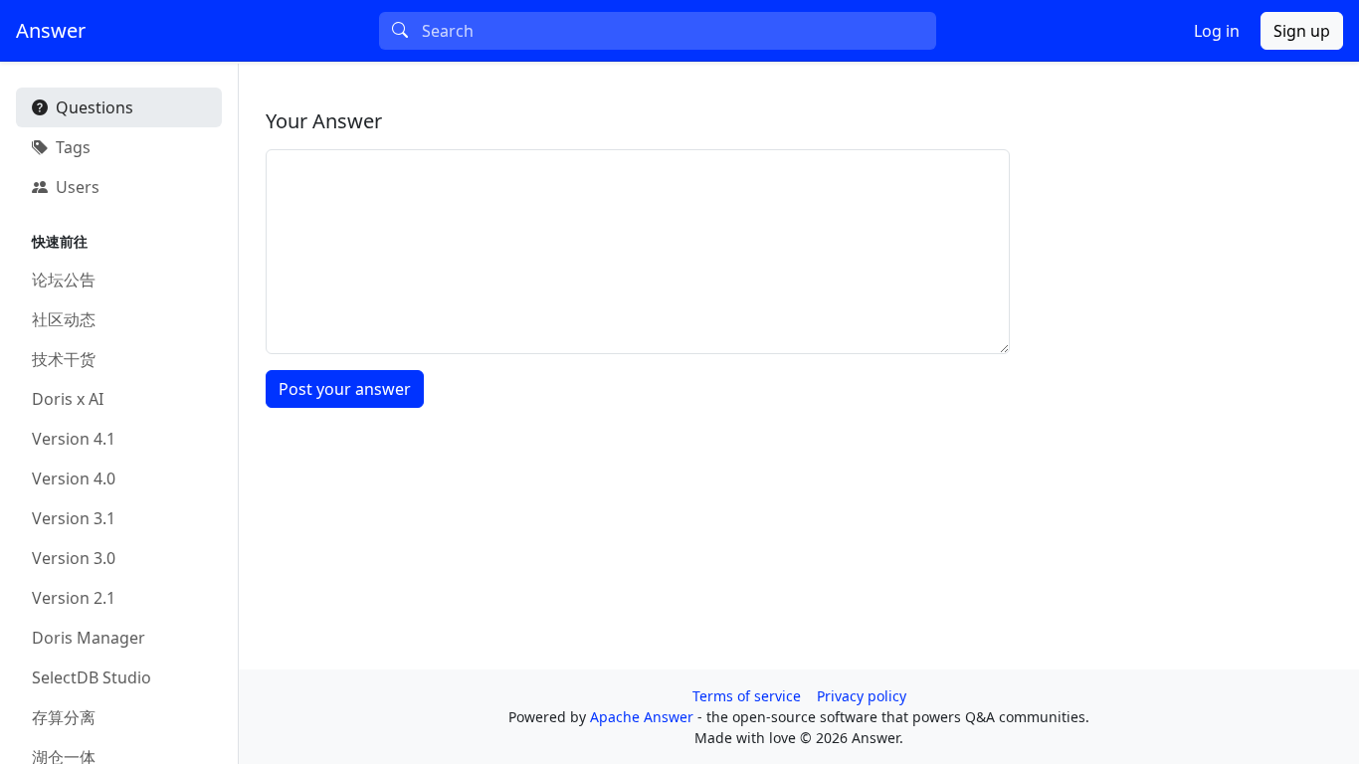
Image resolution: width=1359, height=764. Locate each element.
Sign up (1301, 31)
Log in (1217, 31)
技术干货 (64, 359)
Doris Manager (88, 638)
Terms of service (746, 695)
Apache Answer (643, 716)
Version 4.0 (73, 478)
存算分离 (64, 717)
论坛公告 (64, 279)
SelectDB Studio (91, 677)
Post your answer (345, 389)
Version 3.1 (73, 518)
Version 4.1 (73, 439)
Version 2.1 (73, 598)
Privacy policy (861, 695)
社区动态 (64, 319)
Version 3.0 (73, 558)
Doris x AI (67, 399)
